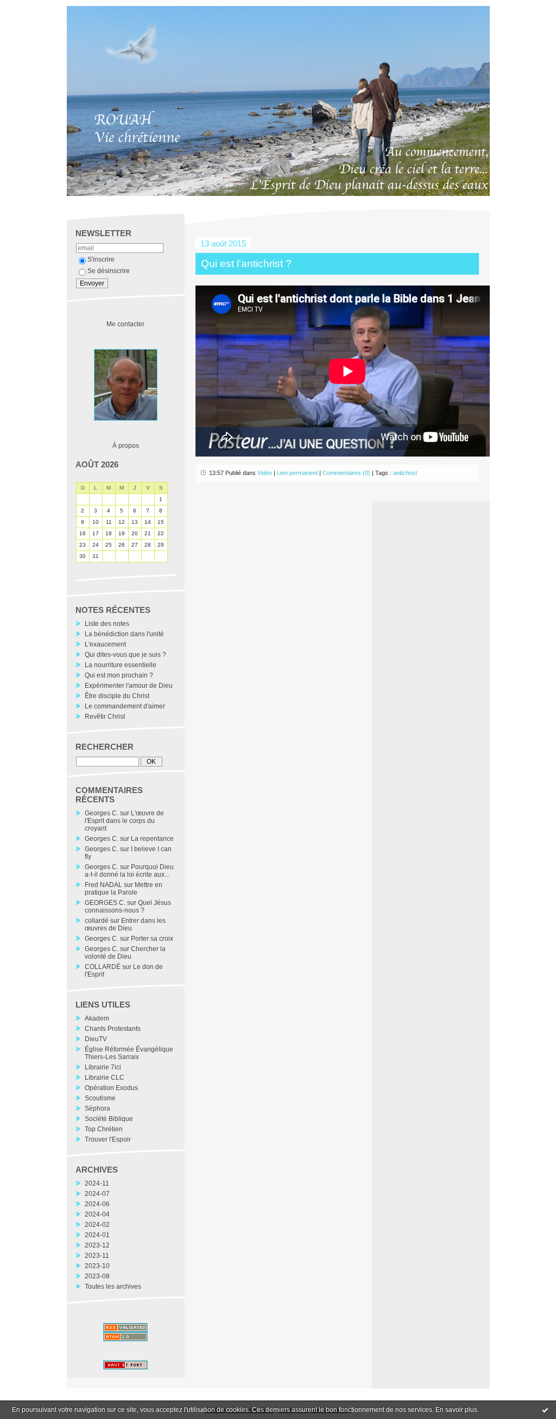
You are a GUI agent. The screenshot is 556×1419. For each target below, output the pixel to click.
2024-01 (97, 1235)
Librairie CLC (104, 1077)
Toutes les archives (113, 1286)
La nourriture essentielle (120, 665)
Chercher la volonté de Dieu (125, 952)
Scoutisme (100, 1098)
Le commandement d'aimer (125, 706)
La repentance (152, 838)
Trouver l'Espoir (108, 1139)
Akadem (97, 1018)
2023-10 (97, 1266)
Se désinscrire (108, 271)
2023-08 (97, 1276)
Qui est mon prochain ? (119, 675)
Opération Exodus (111, 1088)
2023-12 (97, 1245)
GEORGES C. (105, 903)
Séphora (97, 1108)
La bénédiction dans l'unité (124, 634)
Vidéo (264, 473)
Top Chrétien (104, 1129)
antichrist (405, 473)
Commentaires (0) (346, 473)
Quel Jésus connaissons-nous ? (128, 906)
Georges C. (101, 813)
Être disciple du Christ (117, 696)
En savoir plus (456, 1410)
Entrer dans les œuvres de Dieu (125, 924)
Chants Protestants (113, 1028)
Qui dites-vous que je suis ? (125, 654)
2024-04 (97, 1214)
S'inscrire (101, 259)
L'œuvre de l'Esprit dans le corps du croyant (124, 820)
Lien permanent (297, 473)
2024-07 (97, 1194)
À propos (125, 445)
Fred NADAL (103, 885)
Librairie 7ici (103, 1067)
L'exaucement (105, 644)
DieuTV (96, 1039)
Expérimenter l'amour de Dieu (129, 685)
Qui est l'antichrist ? (246, 263)
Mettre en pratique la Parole (123, 888)
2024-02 (97, 1224)
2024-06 (97, 1204)
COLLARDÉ (103, 967)
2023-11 (97, 1255)
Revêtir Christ (105, 716)
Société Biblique (109, 1119)
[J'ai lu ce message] (545, 1409)
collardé (97, 920)
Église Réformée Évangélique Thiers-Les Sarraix (129, 1053)
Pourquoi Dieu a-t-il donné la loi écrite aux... (129, 870)
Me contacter (125, 324)
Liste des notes (107, 624)
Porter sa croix (152, 938)
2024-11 (97, 1183)
